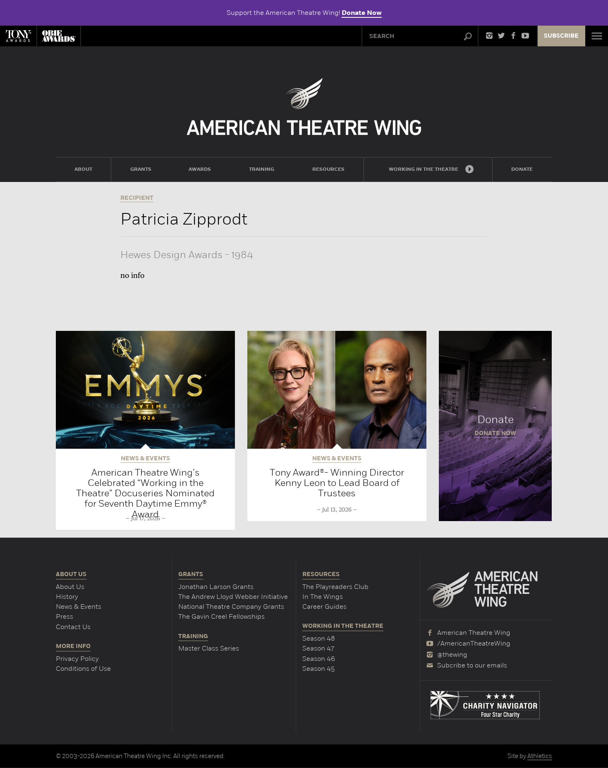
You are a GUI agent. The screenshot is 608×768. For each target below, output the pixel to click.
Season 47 (318, 648)
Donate (495, 426)
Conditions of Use (83, 668)
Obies (58, 36)
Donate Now (362, 13)
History (67, 597)
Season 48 (318, 638)
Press (64, 616)
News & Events (78, 606)
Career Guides (324, 606)
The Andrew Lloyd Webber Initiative (233, 597)
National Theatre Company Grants (231, 606)
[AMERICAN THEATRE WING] (304, 106)
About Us (70, 587)
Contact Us (73, 627)
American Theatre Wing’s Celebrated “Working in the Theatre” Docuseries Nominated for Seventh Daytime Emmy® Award (145, 493)
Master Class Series (208, 648)
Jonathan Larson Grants (216, 587)
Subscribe (561, 36)
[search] (468, 37)
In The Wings (322, 597)
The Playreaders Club (335, 587)
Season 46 (318, 659)
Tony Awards (18, 36)
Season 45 (318, 668)
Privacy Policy (77, 659)
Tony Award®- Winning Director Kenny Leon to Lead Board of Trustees (337, 483)
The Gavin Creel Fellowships (221, 616)
